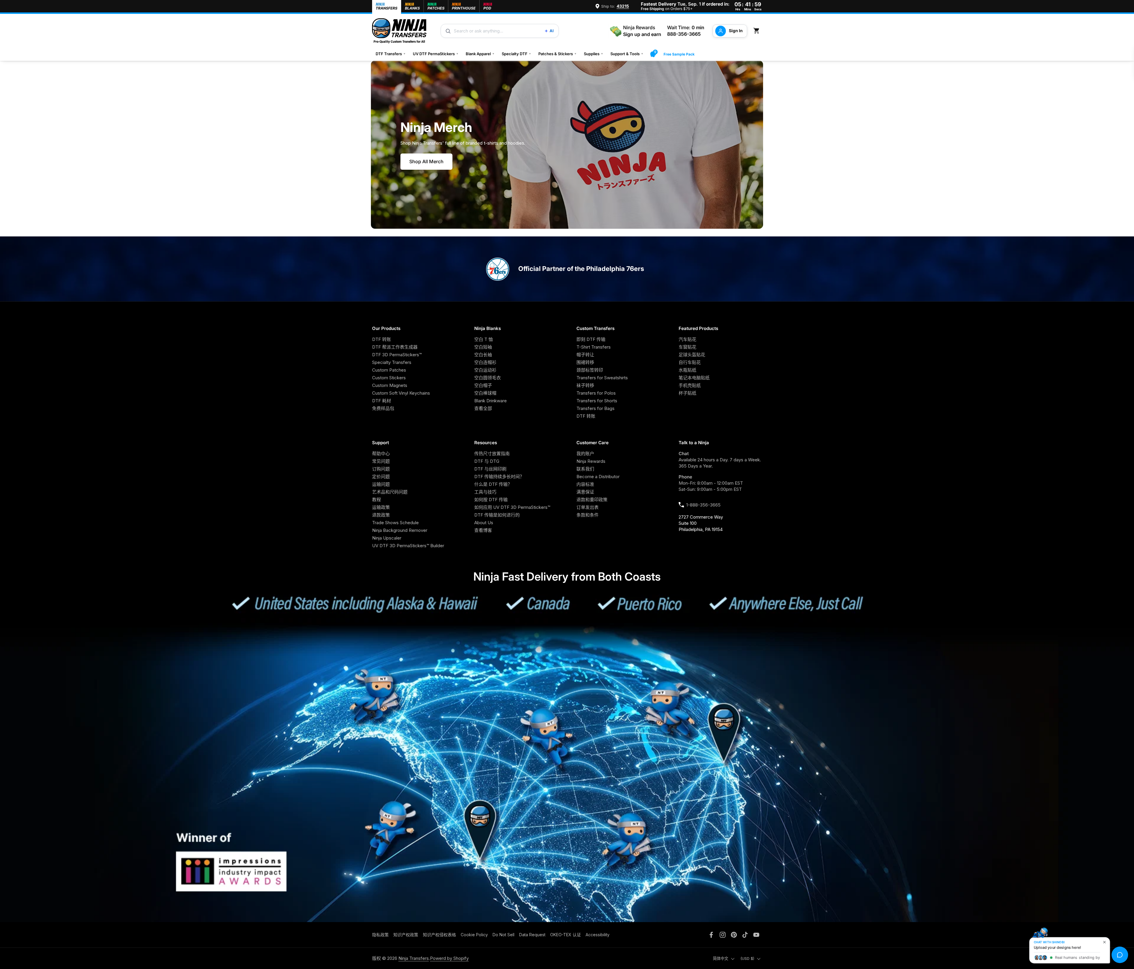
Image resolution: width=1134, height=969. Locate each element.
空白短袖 (483, 347)
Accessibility (598, 934)
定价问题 (381, 476)
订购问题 (381, 469)
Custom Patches (389, 370)
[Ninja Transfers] (399, 30)
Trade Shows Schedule (395, 522)
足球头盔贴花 (692, 354)
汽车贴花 (687, 339)
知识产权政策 (405, 934)
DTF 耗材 (381, 400)
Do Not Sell (503, 934)
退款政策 (381, 515)
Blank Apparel (480, 53)
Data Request (532, 934)
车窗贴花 (687, 347)
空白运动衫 (485, 370)
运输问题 (381, 484)
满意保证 (585, 492)
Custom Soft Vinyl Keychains (401, 393)
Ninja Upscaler (386, 538)
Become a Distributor (598, 476)
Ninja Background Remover (399, 530)
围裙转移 (585, 362)
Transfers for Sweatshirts (602, 377)
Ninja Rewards (590, 461)
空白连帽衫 (485, 362)
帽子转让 (585, 354)
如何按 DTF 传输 (491, 499)
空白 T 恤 (483, 339)
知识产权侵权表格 (439, 934)
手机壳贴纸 (690, 385)
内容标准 (585, 484)
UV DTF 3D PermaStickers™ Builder (408, 545)
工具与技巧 (485, 492)
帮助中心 (381, 453)
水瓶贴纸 (687, 370)
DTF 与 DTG (486, 461)
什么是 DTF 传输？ (493, 484)
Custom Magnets (389, 385)
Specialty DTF (516, 53)
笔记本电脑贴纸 (694, 377)
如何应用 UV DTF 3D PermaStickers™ (512, 507)
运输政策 (381, 507)
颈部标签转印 (589, 370)
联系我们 (585, 469)
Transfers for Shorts (596, 400)
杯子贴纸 (687, 393)
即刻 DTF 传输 (590, 339)
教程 (376, 499)
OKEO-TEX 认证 (565, 934)
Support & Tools (626, 53)
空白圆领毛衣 (487, 377)
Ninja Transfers (413, 958)
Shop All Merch (426, 161)
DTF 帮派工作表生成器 (395, 347)
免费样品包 (383, 408)
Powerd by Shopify (449, 958)
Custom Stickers (389, 377)
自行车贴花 (690, 362)
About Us (483, 522)
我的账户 (585, 453)
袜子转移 (585, 385)
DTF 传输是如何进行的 (497, 515)
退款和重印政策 (591, 499)
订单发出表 (587, 507)
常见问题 (381, 461)
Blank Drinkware (490, 400)
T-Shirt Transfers (593, 347)
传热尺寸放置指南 (492, 453)
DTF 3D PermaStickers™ (397, 354)
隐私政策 (380, 934)
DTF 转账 (381, 339)
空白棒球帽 (485, 393)
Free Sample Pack (679, 54)
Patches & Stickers (557, 53)
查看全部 (483, 408)
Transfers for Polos (596, 393)
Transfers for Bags (595, 408)
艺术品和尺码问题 (390, 492)
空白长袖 (483, 354)
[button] (757, 31)
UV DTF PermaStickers (436, 53)
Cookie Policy (474, 934)
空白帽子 (483, 385)
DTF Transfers (391, 53)
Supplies (593, 53)
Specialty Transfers (391, 362)
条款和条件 (587, 515)
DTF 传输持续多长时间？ (499, 476)
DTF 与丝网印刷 (490, 469)
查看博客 (483, 530)
